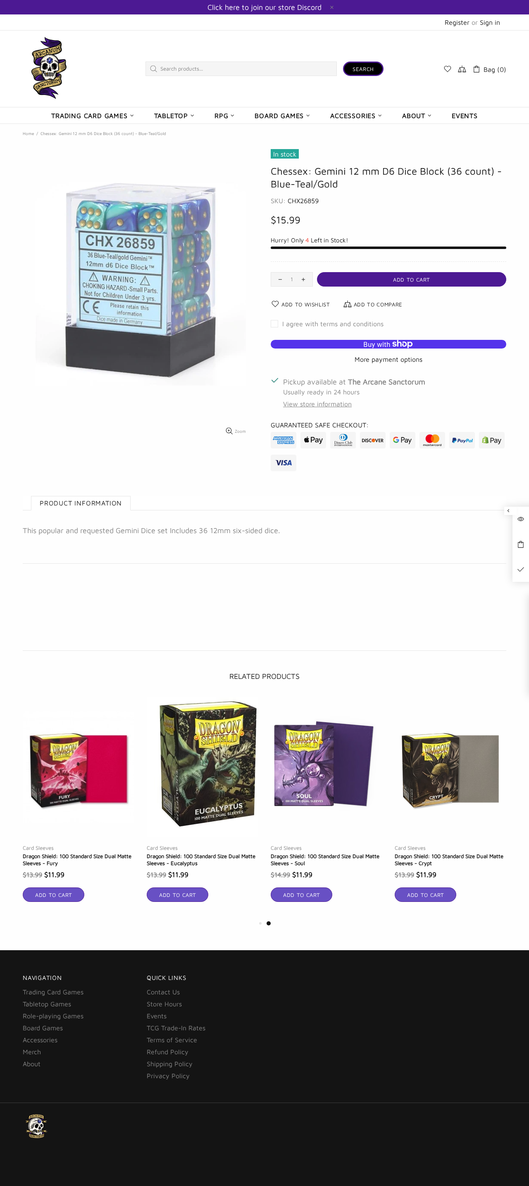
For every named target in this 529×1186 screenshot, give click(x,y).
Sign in (490, 22)
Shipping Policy (170, 1063)
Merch (32, 1052)
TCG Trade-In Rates (176, 1028)
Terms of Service (172, 1040)
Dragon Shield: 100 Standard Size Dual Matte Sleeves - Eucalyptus (201, 859)
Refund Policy (167, 1052)
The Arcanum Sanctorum (49, 68)
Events (157, 1016)
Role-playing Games (53, 1016)
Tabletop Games (47, 1004)
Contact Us (163, 992)
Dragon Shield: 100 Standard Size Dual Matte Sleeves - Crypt (449, 859)
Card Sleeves (38, 847)
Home (28, 133)
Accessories (40, 1040)
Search (363, 69)
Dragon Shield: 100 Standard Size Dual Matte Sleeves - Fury (77, 859)
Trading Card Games (53, 992)
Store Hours (164, 1004)
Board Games (43, 1028)
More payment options (388, 359)
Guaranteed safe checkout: (320, 425)
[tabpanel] (326, 807)
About (32, 1063)
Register (457, 22)
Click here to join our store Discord (264, 7)
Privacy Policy (168, 1075)
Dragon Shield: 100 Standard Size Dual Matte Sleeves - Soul (325, 859)
